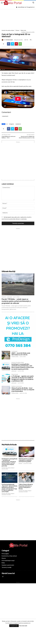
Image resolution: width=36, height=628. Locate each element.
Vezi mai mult (23, 625)
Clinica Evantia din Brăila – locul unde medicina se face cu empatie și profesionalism (22, 389)
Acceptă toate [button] (14, 625)
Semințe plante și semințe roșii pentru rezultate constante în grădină (26, 460)
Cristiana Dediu (14, 356)
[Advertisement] (18, 19)
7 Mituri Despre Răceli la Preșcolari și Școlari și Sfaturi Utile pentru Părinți (26, 487)
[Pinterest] (16, 44)
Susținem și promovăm (16, 386)
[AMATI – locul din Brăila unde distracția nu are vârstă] (6, 355)
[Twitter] (12, 44)
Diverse (17, 30)
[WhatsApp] (20, 44)
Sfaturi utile (23, 30)
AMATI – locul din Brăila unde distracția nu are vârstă (20, 354)
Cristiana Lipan (9, 39)
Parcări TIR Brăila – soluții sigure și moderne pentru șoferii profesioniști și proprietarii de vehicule (16, 301)
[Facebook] (8, 44)
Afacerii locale (14, 374)
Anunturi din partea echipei (8, 30)
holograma (11, 124)
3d (6, 124)
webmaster (9, 297)
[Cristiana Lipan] (3, 40)
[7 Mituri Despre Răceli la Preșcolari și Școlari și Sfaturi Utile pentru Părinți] (26, 477)
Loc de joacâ (14, 351)
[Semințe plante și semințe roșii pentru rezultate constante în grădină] (26, 452)
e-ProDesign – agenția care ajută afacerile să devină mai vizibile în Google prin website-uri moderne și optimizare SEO (22, 378)
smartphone (18, 124)
